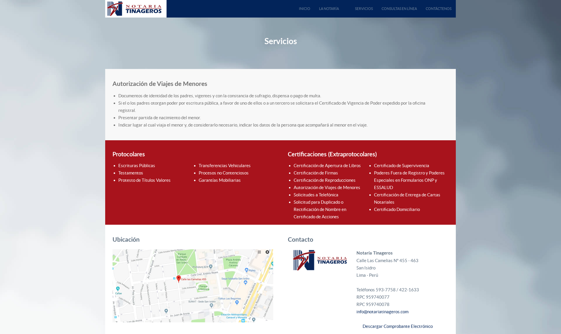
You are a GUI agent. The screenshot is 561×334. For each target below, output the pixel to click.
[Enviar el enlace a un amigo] (447, 95)
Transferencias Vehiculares (225, 165)
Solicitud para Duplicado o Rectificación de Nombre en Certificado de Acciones (320, 209)
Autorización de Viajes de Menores (327, 187)
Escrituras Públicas (136, 165)
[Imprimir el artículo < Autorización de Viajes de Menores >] (440, 95)
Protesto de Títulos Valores (144, 180)
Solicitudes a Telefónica (316, 194)
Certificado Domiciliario (397, 209)
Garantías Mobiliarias (220, 180)
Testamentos (130, 172)
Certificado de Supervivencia (401, 165)
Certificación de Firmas (316, 172)
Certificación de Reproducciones (325, 180)
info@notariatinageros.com (382, 311)
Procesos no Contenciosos (224, 172)
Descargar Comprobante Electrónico (396, 326)
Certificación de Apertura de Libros (327, 165)
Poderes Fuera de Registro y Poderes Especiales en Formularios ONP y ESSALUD (409, 180)
